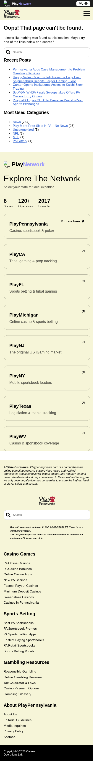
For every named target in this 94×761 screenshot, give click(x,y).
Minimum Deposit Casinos (22, 591)
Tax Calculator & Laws (20, 683)
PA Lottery (20, 141)
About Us (10, 714)
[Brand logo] (12, 14)
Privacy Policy (14, 731)
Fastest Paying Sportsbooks (24, 640)
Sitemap (10, 737)
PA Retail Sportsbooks (19, 645)
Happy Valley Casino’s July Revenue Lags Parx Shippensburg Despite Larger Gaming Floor (47, 79)
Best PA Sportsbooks (19, 623)
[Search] (8, 52)
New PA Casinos (15, 580)
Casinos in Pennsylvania (21, 602)
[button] (86, 13)
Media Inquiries (15, 725)
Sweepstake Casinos (19, 597)
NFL (16, 133)
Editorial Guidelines (17, 720)
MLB (16, 137)
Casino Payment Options (21, 688)
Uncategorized (23, 129)
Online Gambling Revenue (23, 677)
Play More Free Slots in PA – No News (40, 125)
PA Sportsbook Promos (20, 628)
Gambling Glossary (17, 694)
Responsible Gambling (20, 671)
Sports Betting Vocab (19, 651)
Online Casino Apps (18, 574)
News (17, 122)
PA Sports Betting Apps (20, 634)
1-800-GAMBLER (59, 527)
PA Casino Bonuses (18, 569)
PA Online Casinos (17, 563)
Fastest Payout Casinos (21, 585)
